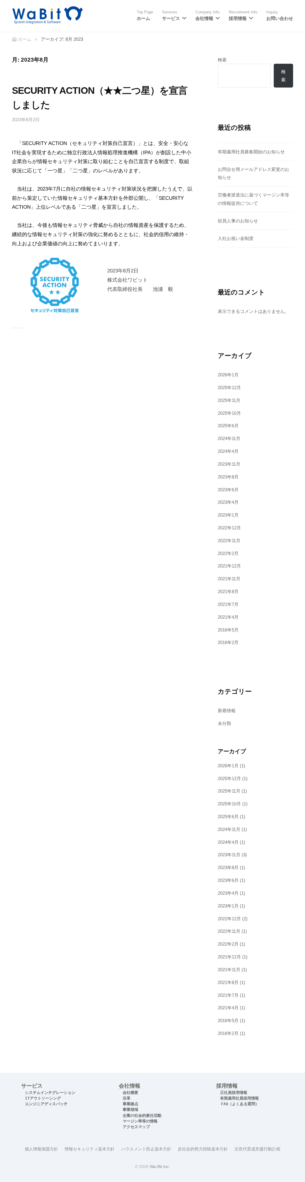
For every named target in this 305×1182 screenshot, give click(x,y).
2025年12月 (229, 387)
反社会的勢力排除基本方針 (203, 1149)
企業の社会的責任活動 (142, 1115)
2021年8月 (228, 591)
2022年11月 (229, 540)
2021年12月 (229, 565)
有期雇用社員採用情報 (239, 1098)
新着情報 (227, 710)
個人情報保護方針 (41, 1149)
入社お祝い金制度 (235, 238)
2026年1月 (228, 374)
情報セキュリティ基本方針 (90, 1149)
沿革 (126, 1098)
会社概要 (130, 1092)
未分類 (224, 723)
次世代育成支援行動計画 (257, 1149)
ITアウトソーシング (43, 1098)
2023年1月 (228, 514)
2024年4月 (228, 451)
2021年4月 (228, 617)
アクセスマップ (136, 1127)
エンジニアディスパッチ (46, 1104)
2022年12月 (229, 527)
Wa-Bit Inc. (160, 1166)
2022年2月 (228, 553)
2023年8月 (228, 476)
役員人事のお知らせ (238, 220)
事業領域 (130, 1109)
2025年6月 (228, 425)
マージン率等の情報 (140, 1121)
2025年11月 (229, 400)
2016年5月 (228, 629)
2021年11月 (229, 578)
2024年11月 (229, 438)
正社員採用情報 (233, 1092)
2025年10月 (229, 413)
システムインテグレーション (50, 1092)
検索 (222, 59)
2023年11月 (229, 464)
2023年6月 (228, 489)
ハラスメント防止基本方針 (146, 1149)
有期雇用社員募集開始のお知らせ (251, 151)
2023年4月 (228, 502)
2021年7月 (228, 604)
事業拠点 (130, 1104)
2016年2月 (228, 642)
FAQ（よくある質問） (240, 1104)
